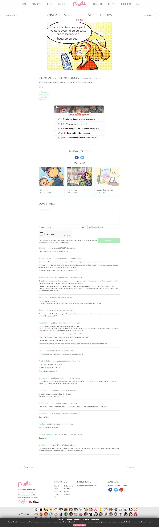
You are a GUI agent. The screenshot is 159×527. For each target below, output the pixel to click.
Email (83, 227)
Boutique (67, 489)
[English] (81, 20)
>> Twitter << (44, 94)
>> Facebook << (45, 92)
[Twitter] (115, 490)
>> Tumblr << (44, 99)
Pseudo (41, 227)
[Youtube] (120, 490)
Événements (68, 486)
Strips (56, 489)
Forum (66, 491)
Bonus (56, 494)
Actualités (57, 491)
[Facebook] (110, 490)
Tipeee (56, 497)
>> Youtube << (44, 97)
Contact (67, 494)
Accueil (56, 486)
